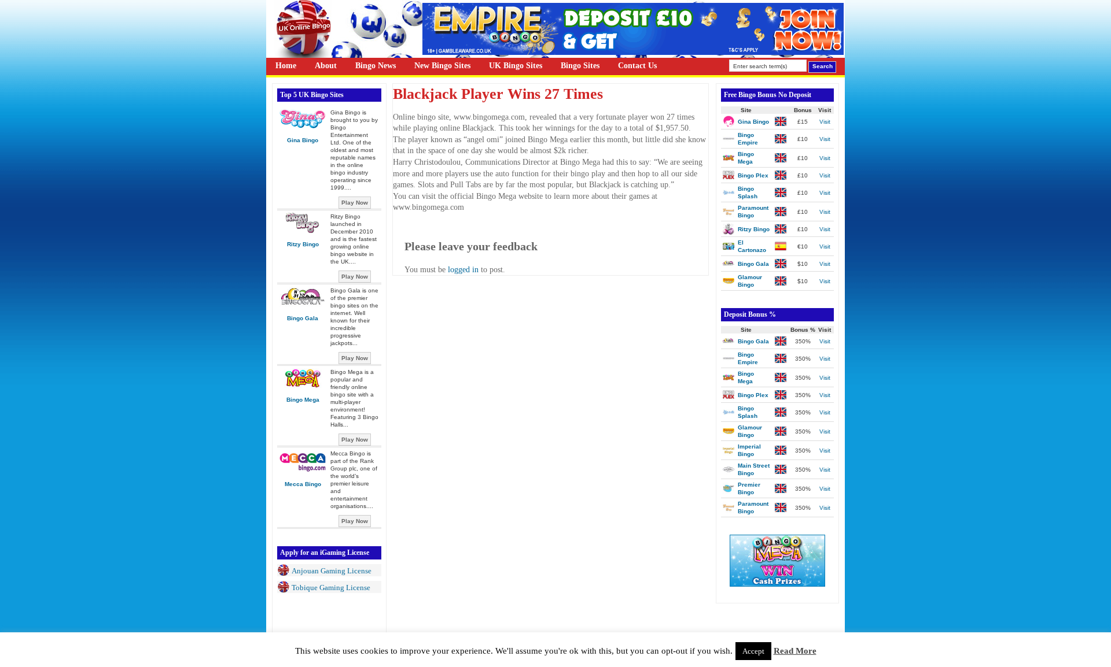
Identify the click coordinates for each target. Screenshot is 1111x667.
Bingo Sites (580, 65)
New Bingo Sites (442, 65)
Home (285, 65)
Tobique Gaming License (331, 587)
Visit (824, 121)
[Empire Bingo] (633, 52)
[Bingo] (777, 584)
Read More (795, 650)
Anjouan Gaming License (331, 570)
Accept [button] (753, 651)
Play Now (354, 202)
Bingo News (375, 65)
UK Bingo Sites (515, 65)
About (326, 65)
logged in (463, 269)
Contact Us (637, 65)
